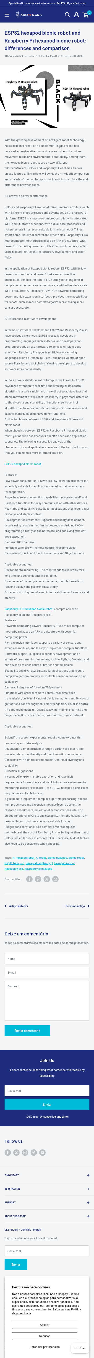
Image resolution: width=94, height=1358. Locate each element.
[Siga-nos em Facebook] (8, 1152)
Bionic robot (76, 857)
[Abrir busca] (67, 14)
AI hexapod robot (14, 55)
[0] (86, 14)
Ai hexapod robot (23, 857)
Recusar (44, 1336)
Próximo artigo (75, 906)
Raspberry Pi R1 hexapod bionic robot (28, 609)
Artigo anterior (18, 906)
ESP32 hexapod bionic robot (23, 464)
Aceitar (45, 1325)
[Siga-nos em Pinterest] (34, 1152)
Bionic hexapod (57, 857)
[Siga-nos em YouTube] (42, 1152)
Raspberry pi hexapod (38, 868)
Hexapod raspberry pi (39, 863)
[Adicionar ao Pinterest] (38, 879)
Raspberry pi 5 (14, 868)
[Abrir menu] (7, 15)
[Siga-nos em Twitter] (16, 1152)
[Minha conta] (76, 14)
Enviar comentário (27, 1031)
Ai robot (41, 857)
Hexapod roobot (64, 863)
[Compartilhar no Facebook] (29, 879)
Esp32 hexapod (14, 863)
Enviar (47, 1104)
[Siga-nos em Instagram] (25, 1152)
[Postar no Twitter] (47, 879)
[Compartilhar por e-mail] (55, 879)
